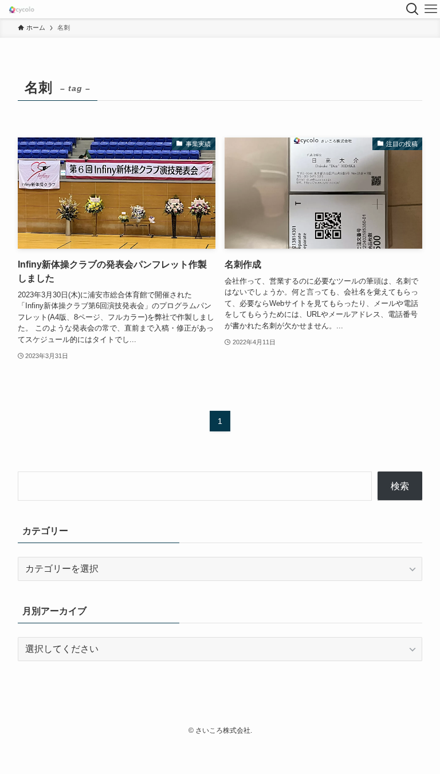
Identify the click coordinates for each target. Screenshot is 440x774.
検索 (400, 486)
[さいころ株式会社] (21, 9)
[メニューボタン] (431, 9)
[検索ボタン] (412, 9)
